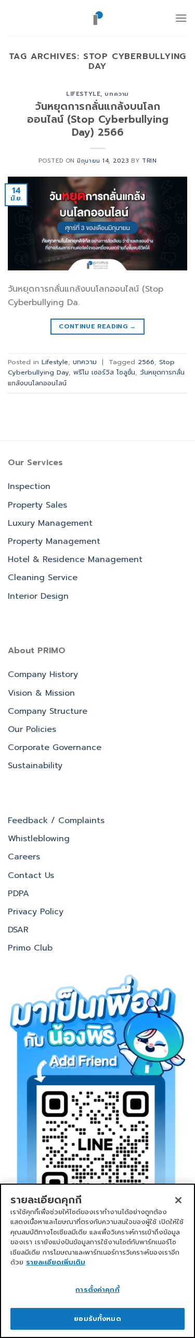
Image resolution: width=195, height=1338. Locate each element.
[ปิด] (178, 1200)
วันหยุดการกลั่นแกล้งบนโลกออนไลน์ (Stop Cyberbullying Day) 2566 (97, 119)
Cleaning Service (42, 577)
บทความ (116, 94)
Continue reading (97, 326)
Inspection (29, 486)
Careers (24, 857)
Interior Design (38, 596)
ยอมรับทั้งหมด (97, 1318)
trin (149, 160)
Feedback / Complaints (56, 820)
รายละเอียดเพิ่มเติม (55, 1262)
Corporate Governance (54, 747)
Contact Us (31, 875)
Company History (43, 674)
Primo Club (30, 948)
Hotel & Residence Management (75, 559)
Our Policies (32, 729)
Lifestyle (83, 94)
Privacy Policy (35, 911)
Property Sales (37, 505)
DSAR (18, 930)
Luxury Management (50, 523)
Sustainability (35, 765)
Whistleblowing (39, 838)
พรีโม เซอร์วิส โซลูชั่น (104, 372)
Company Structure (47, 711)
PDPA (18, 893)
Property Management (54, 541)
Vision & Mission (41, 693)
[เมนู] (181, 18)
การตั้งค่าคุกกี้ (97, 1289)
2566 (146, 362)
